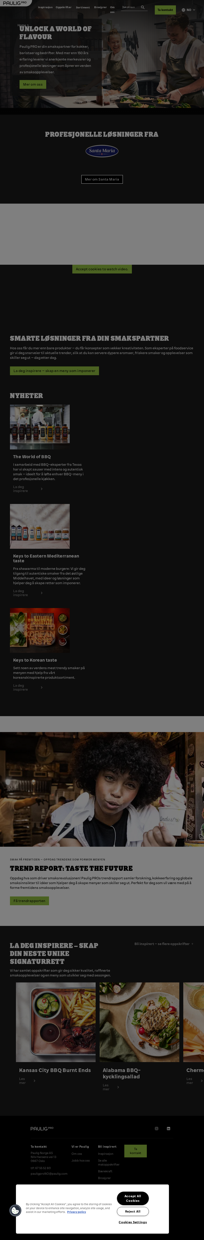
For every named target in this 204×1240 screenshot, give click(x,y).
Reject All (133, 1211)
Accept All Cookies (133, 1198)
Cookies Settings (133, 1222)
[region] (92, 1209)
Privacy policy (76, 1212)
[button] (15, 1210)
